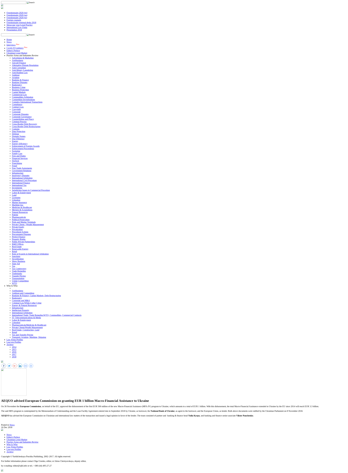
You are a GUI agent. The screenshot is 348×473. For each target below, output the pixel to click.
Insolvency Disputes (20, 175)
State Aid (16, 264)
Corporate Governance (22, 117)
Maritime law (17, 205)
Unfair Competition (20, 281)
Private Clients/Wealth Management (27, 327)
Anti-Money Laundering (22, 70)
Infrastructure (17, 173)
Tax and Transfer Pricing (22, 335)
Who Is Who (12, 444)
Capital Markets (19, 92)
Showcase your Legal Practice (19, 25)
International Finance (21, 183)
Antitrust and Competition (23, 293)
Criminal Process (19, 121)
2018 (14, 357)
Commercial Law (19, 95)
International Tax (19, 185)
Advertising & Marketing (23, 58)
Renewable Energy (20, 249)
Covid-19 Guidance (15, 48)
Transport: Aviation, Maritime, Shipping (29, 337)
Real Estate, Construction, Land (25, 330)
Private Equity (18, 227)
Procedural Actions (20, 232)
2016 (14, 352)
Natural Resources (20, 212)
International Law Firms (17, 27)
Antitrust (15, 75)
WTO (14, 283)
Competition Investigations (23, 99)
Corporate (16, 112)
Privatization (17, 229)
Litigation (16, 200)
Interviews (11, 45)
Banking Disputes (19, 82)
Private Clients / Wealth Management (28, 224)
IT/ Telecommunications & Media (26, 317)
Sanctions (16, 256)
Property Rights (18, 239)
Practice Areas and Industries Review (22, 442)
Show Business (18, 261)
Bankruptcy (17, 85)
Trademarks (17, 273)
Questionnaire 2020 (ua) (17, 15)
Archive (10, 344)
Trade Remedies (19, 271)
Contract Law (18, 107)
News (9, 42)
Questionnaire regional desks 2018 (21, 22)
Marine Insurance (19, 202)
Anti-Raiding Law (20, 72)
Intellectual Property (20, 310)
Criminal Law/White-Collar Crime (26, 303)
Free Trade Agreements (22, 168)
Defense (15, 134)
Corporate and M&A (21, 300)
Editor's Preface (13, 50)
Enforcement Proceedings (23, 148)
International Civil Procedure (24, 180)
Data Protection (18, 131)
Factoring (16, 151)
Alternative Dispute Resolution (25, 65)
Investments (17, 188)
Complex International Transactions (27, 102)
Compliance (17, 104)
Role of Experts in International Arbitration (30, 254)
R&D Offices (18, 244)
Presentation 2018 (14, 30)
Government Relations (21, 170)
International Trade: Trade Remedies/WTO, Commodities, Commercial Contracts (46, 315)
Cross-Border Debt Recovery (24, 124)
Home (9, 39)
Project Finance (18, 237)
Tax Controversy (19, 268)
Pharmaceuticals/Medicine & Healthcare (29, 325)
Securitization (18, 259)
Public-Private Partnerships (23, 242)
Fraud (14, 166)
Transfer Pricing (19, 276)
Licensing (16, 197)
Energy (15, 141)
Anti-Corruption (19, 68)
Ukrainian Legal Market (17, 53)
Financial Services (20, 158)
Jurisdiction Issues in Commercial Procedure (31, 190)
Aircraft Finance (19, 63)
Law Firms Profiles (15, 340)
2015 (14, 349)
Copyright (16, 109)
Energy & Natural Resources (24, 305)
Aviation (15, 77)
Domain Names (18, 136)
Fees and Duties (19, 156)
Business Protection (20, 90)
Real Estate (17, 246)
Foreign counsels (14, 20)
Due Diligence (18, 139)
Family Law (17, 153)
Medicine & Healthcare (22, 207)
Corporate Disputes (20, 114)
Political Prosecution (20, 219)
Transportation (18, 278)
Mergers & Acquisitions (22, 210)
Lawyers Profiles (14, 342)
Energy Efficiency (20, 144)
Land (14, 195)
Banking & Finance (20, 80)
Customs (15, 129)
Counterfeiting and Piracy (23, 119)
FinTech (15, 161)
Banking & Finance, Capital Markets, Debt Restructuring (36, 295)
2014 (14, 347)
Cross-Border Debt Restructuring (26, 126)
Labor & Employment (21, 193)
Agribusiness (17, 60)
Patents (15, 215)
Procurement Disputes (21, 234)
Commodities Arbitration (22, 97)
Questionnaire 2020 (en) (17, 13)
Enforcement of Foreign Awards (26, 146)
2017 (14, 354)
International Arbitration (22, 178)
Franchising (17, 163)
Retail (14, 251)
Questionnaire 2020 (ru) (17, 17)
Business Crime (18, 87)
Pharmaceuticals (19, 217)
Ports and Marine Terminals (24, 222)
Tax (13, 266)
